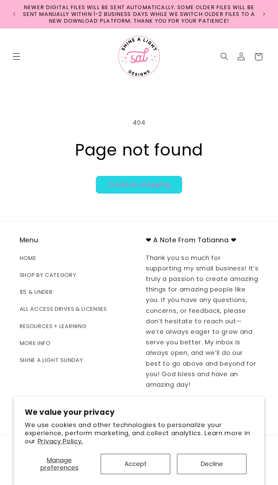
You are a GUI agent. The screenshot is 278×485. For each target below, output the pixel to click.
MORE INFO (35, 343)
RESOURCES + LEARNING (53, 326)
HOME (28, 258)
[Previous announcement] (14, 14)
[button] (16, 56)
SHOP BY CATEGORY (48, 275)
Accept (135, 464)
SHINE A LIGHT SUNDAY (51, 360)
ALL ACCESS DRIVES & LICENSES (63, 309)
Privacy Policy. (60, 441)
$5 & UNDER (36, 292)
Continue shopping (139, 185)
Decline (212, 464)
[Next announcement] (263, 14)
